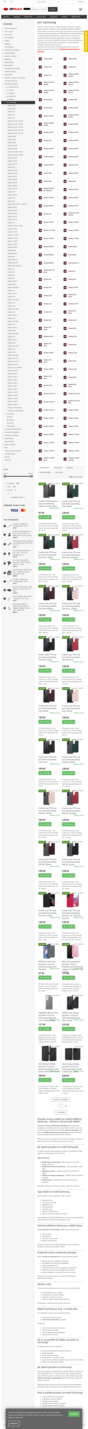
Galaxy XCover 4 (13, 361)
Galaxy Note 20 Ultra (14, 266)
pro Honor (10, 90)
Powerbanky (9, 438)
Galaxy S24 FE (12, 327)
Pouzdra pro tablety (11, 435)
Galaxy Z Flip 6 (12, 383)
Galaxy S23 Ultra (13, 321)
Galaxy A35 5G (12, 183)
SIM (6, 448)
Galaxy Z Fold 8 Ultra (14, 408)
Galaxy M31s (12, 250)
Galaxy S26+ (12, 352)
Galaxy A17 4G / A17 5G (15, 133)
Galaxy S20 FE (12, 281)
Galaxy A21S (12, 142)
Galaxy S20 (11, 278)
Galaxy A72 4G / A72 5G (15, 226)
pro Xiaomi (10, 414)
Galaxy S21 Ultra (13, 300)
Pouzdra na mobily (11, 84)
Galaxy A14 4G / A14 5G (15, 124)
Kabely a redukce (11, 56)
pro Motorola (11, 96)
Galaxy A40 (11, 192)
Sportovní (10, 423)
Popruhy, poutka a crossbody (15, 78)
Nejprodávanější (45, 472)
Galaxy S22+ (12, 306)
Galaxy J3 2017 (13, 232)
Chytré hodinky (10, 53)
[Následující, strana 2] (61, 1106)
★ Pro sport (9, 31)
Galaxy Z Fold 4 (13, 392)
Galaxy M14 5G (12, 247)
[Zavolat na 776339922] (7, 2)
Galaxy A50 (11, 198)
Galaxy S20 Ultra (13, 287)
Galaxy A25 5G (12, 158)
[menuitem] (6, 17)
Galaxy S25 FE (12, 340)
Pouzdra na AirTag (11, 81)
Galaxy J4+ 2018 (13, 235)
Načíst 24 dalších (61, 1100)
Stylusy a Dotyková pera (13, 451)
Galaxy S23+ (12, 318)
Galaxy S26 (11, 349)
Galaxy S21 (11, 290)
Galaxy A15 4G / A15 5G (15, 127)
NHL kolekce (9, 65)
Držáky (7, 41)
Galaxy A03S (12, 105)
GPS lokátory (9, 47)
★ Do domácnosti (11, 28)
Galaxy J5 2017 (13, 241)
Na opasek (10, 420)
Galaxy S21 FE (12, 293)
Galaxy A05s (12, 109)
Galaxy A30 (11, 167)
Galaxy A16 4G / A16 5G (15, 130)
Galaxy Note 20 (13, 263)
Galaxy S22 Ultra (13, 309)
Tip (9, 493)
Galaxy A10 (11, 112)
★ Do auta (8, 34)
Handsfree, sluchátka (12, 50)
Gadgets (8, 44)
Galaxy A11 (11, 115)
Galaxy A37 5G (12, 189)
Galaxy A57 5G (12, 219)
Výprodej (8, 460)
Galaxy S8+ (11, 272)
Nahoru (61, 1112)
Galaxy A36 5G (12, 186)
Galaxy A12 (11, 118)
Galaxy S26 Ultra (13, 355)
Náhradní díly (9, 62)
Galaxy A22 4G (12, 145)
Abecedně (59, 472)
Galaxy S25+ (12, 343)
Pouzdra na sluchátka (12, 432)
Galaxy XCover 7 (13, 370)
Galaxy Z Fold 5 (13, 395)
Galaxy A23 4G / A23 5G (15, 152)
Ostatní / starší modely (15, 411)
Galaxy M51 (11, 256)
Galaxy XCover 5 (13, 364)
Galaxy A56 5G (12, 216)
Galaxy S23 (11, 312)
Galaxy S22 (11, 303)
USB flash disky (10, 454)
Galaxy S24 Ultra (13, 334)
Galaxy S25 (11, 337)
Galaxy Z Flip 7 (12, 386)
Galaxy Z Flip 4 (12, 377)
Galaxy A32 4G (12, 170)
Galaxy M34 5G (12, 253)
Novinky (7, 457)
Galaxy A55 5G (12, 213)
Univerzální (10, 426)
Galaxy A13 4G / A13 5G (15, 121)
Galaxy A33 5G (12, 176)
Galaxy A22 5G (12, 149)
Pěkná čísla (8, 75)
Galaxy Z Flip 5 (12, 380)
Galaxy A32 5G (12, 173)
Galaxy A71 (11, 223)
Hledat (53, 9)
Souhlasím (74, 1414)
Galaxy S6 (11, 269)
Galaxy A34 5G (12, 179)
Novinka (11, 490)
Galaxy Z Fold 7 (13, 401)
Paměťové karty (10, 72)
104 (66, 1106)
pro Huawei (11, 93)
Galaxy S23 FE (12, 315)
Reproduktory (9, 441)
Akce (11, 487)
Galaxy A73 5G (12, 229)
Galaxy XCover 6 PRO (15, 367)
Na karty (10, 417)
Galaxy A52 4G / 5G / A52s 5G (17, 204)
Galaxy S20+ (12, 284)
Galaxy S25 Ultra (13, 346)
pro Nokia (10, 99)
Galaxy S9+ (11, 275)
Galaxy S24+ (12, 330)
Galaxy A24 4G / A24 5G (15, 155)
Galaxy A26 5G (12, 161)
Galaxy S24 (11, 324)
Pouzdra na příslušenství (13, 429)
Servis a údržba (10, 444)
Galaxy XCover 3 (13, 358)
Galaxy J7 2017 (13, 244)
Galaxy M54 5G (12, 260)
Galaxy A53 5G (12, 207)
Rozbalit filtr (17, 497)
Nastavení (14, 1423)
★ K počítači (9, 38)
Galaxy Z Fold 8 (13, 404)
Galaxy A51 (11, 201)
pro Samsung (11, 102)
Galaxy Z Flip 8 (12, 389)
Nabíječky (8, 59)
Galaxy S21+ (12, 297)
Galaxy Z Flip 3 (12, 374)
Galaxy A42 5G (12, 195)
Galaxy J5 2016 (13, 238)
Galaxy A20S (12, 139)
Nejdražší (70, 468)
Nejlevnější (58, 468)
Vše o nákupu (41, 2)
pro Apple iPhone (13, 87)
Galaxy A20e (12, 136)
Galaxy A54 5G (12, 210)
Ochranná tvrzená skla (12, 68)
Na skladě (13, 483)
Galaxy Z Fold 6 (13, 398)
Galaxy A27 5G (12, 164)
